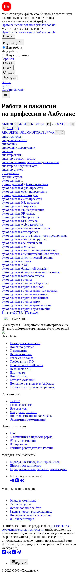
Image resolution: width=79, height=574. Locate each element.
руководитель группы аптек (21, 301)
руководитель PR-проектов (20, 217)
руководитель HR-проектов (21, 202)
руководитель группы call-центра (25, 283)
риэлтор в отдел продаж (18, 158)
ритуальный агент (14, 140)
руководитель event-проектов (22, 199)
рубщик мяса (10, 173)
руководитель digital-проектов (22, 188)
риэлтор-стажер (12, 169)
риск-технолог (12, 136)
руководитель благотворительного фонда (30, 272)
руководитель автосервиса (20, 232)
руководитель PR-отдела (18, 213)
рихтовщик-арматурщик (18, 147)
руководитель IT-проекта (19, 206)
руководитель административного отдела (30, 254)
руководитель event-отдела (20, 195)
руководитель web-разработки (22, 224)
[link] (8, 72)
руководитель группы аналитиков (25, 298)
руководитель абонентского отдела (26, 228)
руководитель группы (17, 279)
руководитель (11, 180)
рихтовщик (9, 144)
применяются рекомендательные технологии (35, 527)
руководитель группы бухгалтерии (26, 309)
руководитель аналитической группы (27, 257)
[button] (6, 82)
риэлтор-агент (11, 155)
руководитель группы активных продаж (29, 290)
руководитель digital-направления (25, 184)
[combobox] (19, 562)
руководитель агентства (18, 246)
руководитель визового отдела (23, 276)
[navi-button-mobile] (6, 94)
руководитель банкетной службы (24, 268)
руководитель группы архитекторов (26, 305)
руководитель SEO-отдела (20, 221)
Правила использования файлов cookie (28, 32)
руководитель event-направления (24, 191)
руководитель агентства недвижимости (29, 250)
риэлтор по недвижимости (20, 166)
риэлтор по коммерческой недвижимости (30, 162)
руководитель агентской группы (24, 239)
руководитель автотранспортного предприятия (34, 235)
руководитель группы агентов (22, 287)
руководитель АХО (15, 265)
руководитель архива (16, 261)
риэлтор (7, 151)
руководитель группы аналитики (24, 294)
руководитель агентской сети (22, 243)
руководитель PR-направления (23, 210)
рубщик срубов (12, 177)
